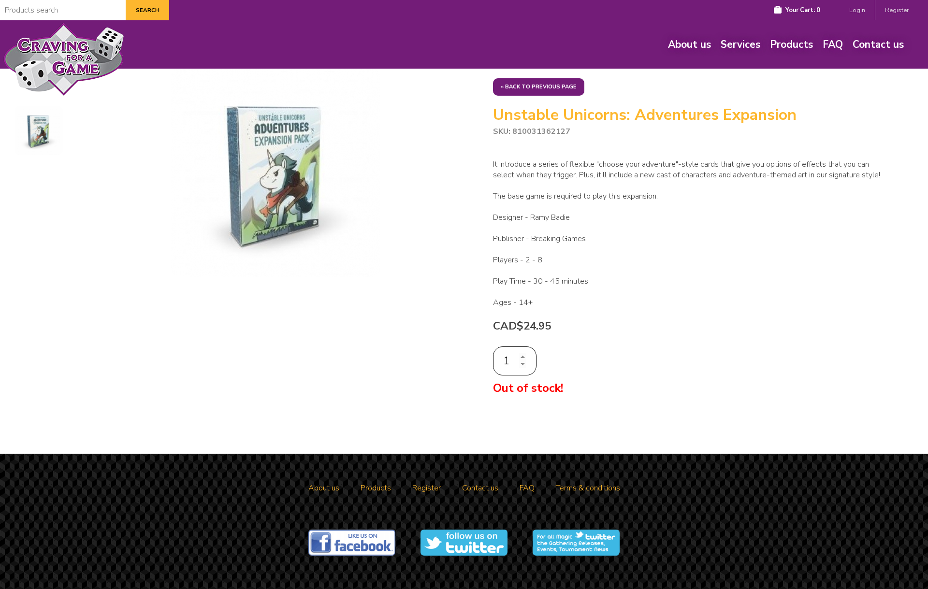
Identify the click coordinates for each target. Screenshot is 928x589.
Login (857, 10)
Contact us (878, 44)
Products (791, 44)
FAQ (833, 44)
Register (897, 10)
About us (689, 44)
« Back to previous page (539, 86)
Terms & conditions (588, 488)
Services (740, 44)
